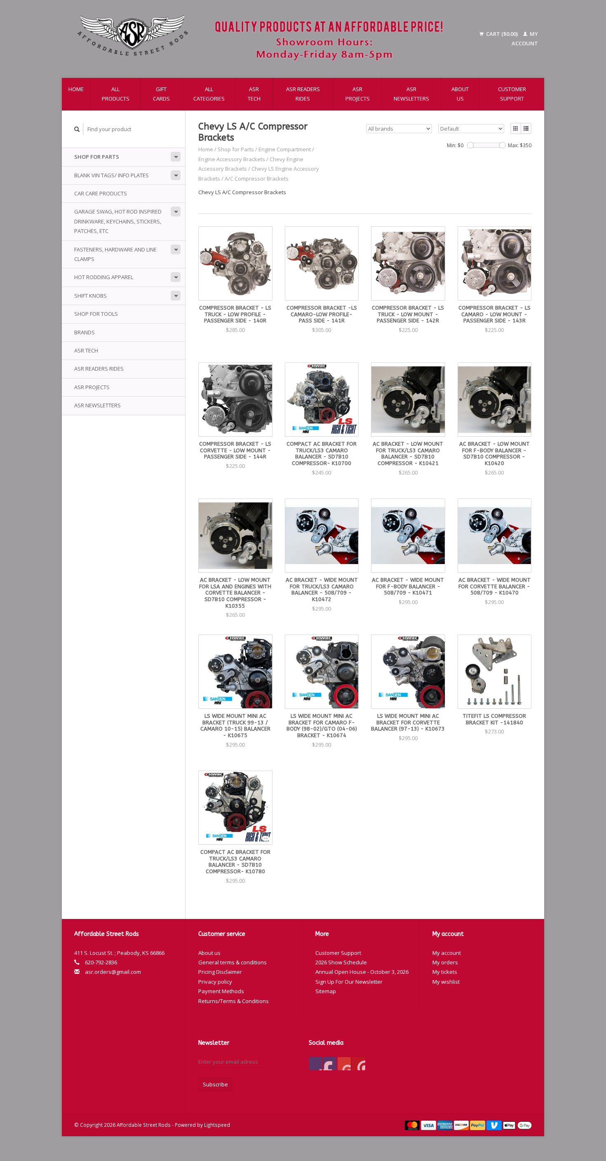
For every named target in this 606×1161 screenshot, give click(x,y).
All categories (209, 93)
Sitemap (325, 991)
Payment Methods (221, 991)
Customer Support (512, 93)
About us (460, 93)
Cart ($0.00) (502, 34)
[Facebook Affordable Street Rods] (315, 1063)
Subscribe (215, 1084)
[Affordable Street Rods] (264, 39)
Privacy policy (215, 981)
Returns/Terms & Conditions (233, 1001)
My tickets (444, 971)
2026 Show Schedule (341, 962)
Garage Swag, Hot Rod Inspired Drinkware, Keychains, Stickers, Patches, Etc (118, 221)
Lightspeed (217, 1124)
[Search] (77, 129)
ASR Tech (254, 93)
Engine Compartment (284, 149)
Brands (84, 332)
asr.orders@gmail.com (113, 971)
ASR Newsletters (411, 93)
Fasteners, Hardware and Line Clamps (115, 254)
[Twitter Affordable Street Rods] (329, 1063)
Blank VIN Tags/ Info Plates (111, 175)
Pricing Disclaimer (220, 971)
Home (76, 89)
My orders (445, 962)
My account (446, 953)
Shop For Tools (96, 313)
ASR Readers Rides (303, 93)
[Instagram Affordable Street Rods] (358, 1063)
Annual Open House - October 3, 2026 (362, 971)
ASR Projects (357, 93)
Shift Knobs (90, 295)
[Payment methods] (413, 1124)
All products (115, 93)
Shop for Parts (96, 156)
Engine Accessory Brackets (232, 159)
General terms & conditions (232, 962)
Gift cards (161, 93)
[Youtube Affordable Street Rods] (344, 1063)
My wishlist (446, 981)
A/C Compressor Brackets (257, 178)
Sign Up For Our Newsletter (349, 981)
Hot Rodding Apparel (103, 277)
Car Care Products (100, 193)
